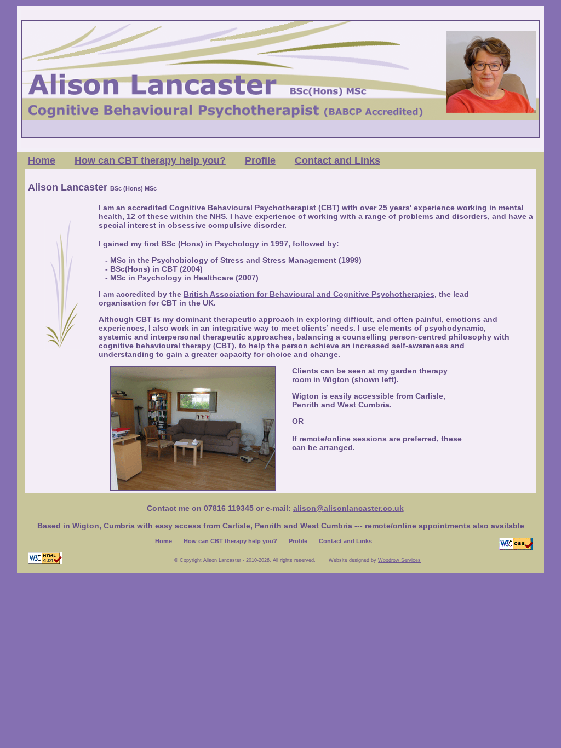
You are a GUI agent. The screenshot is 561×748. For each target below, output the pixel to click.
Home (41, 160)
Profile (260, 160)
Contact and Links (337, 160)
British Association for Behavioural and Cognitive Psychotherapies (309, 294)
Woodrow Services (399, 560)
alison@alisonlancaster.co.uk (348, 508)
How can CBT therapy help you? (150, 160)
